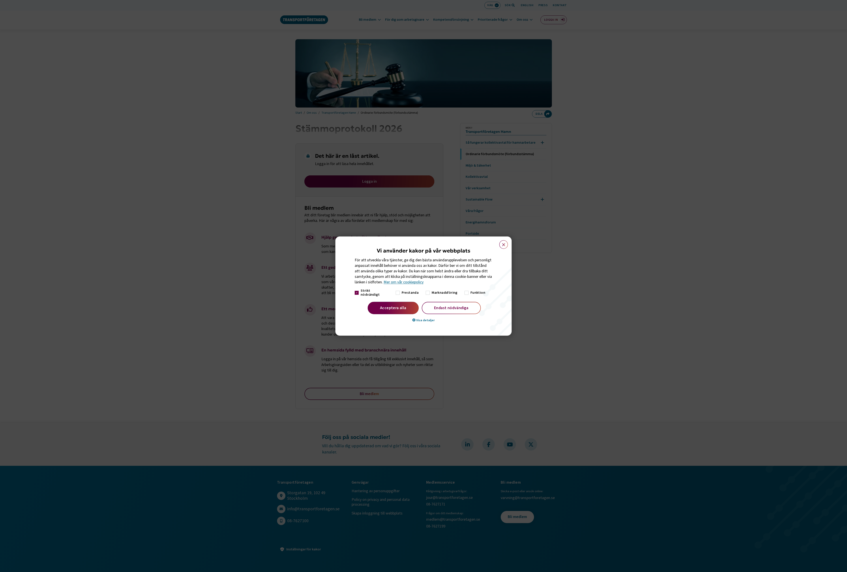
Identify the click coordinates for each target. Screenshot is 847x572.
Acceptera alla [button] (393, 307)
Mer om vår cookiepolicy (404, 282)
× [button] (501, 242)
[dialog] (423, 286)
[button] (423, 320)
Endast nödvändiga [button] (451, 307)
